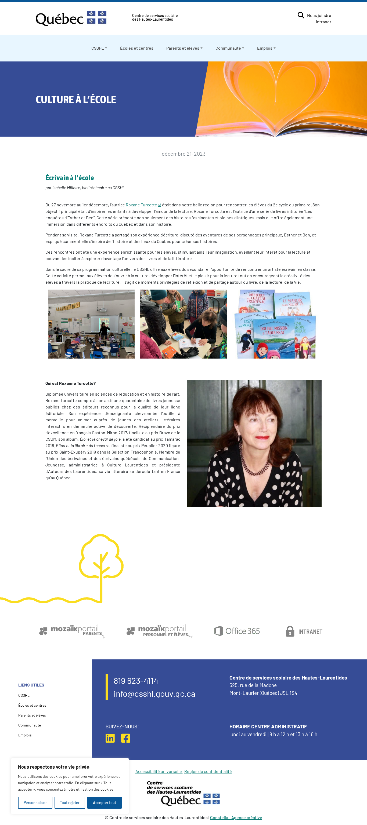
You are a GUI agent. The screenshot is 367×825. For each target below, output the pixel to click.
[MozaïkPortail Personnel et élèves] (159, 631)
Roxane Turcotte (141, 204)
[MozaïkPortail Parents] (72, 631)
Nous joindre (319, 15)
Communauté (228, 47)
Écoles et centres (136, 47)
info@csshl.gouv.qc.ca (154, 693)
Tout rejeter (70, 802)
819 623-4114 (136, 680)
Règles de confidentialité (208, 771)
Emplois (264, 47)
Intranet (323, 21)
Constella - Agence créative (236, 817)
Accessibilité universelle (159, 771)
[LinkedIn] (113, 738)
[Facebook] (128, 738)
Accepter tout (104, 802)
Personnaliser (35, 802)
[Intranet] (304, 631)
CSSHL (97, 47)
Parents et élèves (182, 47)
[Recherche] (301, 15)
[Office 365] (236, 631)
